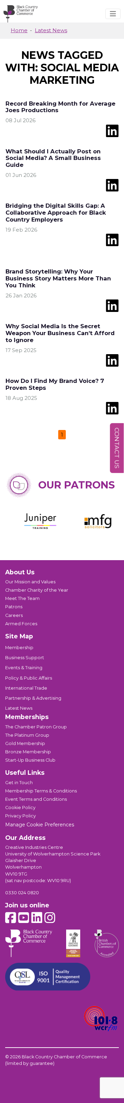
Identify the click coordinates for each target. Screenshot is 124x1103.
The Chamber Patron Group (36, 726)
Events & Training (23, 667)
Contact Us (117, 448)
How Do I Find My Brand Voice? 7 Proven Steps (55, 384)
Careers (14, 615)
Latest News (51, 30)
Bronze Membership (28, 751)
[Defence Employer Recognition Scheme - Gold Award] (73, 943)
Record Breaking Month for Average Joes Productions (60, 107)
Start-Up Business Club (30, 760)
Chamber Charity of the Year (36, 590)
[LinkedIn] (36, 918)
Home (19, 30)
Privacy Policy (20, 815)
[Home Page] (20, 14)
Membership (19, 647)
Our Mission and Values (30, 581)
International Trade (26, 688)
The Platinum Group (27, 735)
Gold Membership (25, 743)
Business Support (24, 657)
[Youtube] (23, 918)
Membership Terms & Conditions (41, 790)
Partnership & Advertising (33, 698)
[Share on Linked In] (112, 130)
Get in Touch (19, 782)
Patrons (13, 606)
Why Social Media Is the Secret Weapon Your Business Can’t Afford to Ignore (60, 333)
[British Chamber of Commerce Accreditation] (106, 943)
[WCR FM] (101, 1019)
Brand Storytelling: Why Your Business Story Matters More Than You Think (58, 278)
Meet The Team (22, 598)
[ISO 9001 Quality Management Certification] (47, 976)
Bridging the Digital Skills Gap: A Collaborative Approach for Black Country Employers (56, 212)
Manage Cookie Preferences (39, 825)
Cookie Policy (20, 807)
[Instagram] (49, 918)
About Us (19, 572)
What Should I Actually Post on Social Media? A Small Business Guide (53, 158)
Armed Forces (21, 623)
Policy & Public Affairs (28, 678)
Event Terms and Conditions (36, 799)
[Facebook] (10, 918)
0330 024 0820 (22, 892)
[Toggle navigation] (113, 14)
